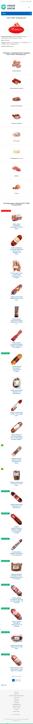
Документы (16, 700)
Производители (16, 704)
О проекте (16, 702)
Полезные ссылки (16, 706)
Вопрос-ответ (16, 707)
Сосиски (16, 193)
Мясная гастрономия (16, 123)
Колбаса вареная (16, 70)
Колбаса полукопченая (16, 105)
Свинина (16, 176)
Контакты (16, 693)
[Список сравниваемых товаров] (28, 7)
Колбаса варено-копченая (16, 88)
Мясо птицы (17, 140)
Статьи (16, 709)
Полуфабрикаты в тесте (16, 158)
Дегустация (16, 697)
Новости (17, 692)
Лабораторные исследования (17, 695)
